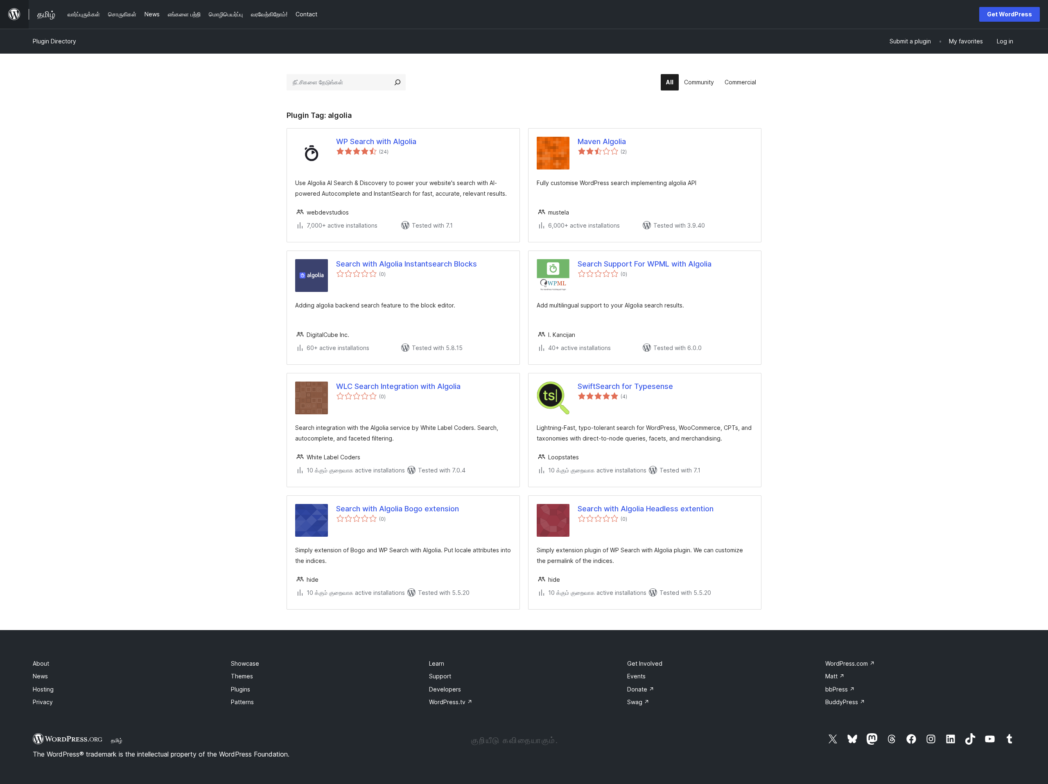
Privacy (43, 701)
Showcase (245, 663)
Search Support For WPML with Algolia (644, 264)
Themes (242, 676)
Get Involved (644, 663)
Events (636, 676)
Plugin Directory (54, 41)
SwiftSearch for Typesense (625, 386)
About (41, 663)
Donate (640, 689)
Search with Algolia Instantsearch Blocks (406, 264)
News (40, 676)
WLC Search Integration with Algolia (398, 386)
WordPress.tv (450, 701)
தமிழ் (116, 740)
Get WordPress (1009, 14)
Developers (445, 689)
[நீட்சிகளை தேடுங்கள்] (397, 82)
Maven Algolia (602, 141)
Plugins (240, 689)
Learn (436, 663)
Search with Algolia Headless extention (646, 508)
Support (440, 676)
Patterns (242, 701)
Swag (638, 701)
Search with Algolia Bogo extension (397, 508)
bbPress (840, 689)
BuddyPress (845, 701)
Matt (835, 676)
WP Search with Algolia (376, 141)
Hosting (43, 689)
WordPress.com (850, 663)
